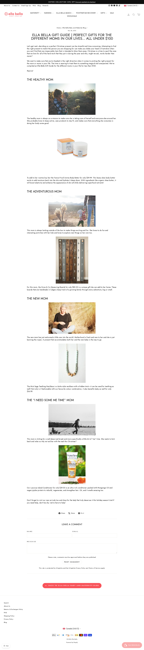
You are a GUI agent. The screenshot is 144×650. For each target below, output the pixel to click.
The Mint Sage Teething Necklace (40, 386)
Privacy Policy (80, 568)
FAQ (34, 6)
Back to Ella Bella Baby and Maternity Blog (73, 585)
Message (31, 542)
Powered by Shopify (72, 642)
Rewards (45, 6)
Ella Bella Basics (64, 13)
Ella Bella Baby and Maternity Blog (74, 28)
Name (30, 531)
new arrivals (51, 500)
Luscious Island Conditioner (41, 488)
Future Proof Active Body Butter (66, 178)
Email (75, 531)
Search (6, 603)
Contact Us (16, 6)
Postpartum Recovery (86, 13)
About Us (7, 6)
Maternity (35, 13)
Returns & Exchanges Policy (13, 609)
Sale (112, 13)
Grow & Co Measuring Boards (53, 287)
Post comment (72, 562)
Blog (39, 6)
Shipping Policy (9, 616)
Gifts (103, 13)
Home (59, 28)
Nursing (48, 13)
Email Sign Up (26, 6)
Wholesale (72, 16)
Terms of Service (95, 568)
